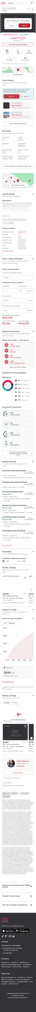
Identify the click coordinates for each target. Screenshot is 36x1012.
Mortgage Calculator (8, 982)
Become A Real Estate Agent (11, 965)
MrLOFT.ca (5, 926)
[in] (10, 936)
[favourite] (28, 9)
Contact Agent (18, 773)
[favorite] (25, 578)
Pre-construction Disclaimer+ (18, 997)
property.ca (5, 962)
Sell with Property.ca (8, 977)
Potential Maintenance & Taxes (11, 306)
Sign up (24, 25)
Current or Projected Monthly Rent (12, 273)
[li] (13, 936)
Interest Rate (6, 286)
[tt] (3, 936)
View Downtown (8, 682)
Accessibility (27, 965)
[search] (17, 3)
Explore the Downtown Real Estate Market (16, 886)
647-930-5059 (20, 766)
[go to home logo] (5, 920)
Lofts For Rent (13, 984)
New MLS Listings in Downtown (14, 905)
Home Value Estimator (22, 979)
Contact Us (21, 977)
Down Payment (7, 296)
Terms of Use (16, 967)
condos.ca (14, 962)
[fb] (6, 936)
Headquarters (24, 962)
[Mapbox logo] (7, 721)
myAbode (15, 926)
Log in (12, 25)
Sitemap (26, 967)
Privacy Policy (6, 967)
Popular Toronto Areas (11, 896)
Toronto (4, 10)
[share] (32, 9)
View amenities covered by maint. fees (18, 166)
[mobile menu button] (33, 3)
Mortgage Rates (22, 982)
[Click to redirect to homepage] (3, 3)
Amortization (22, 286)
